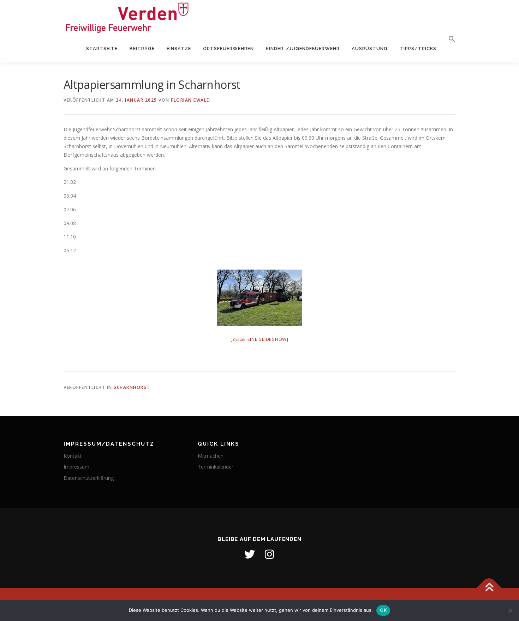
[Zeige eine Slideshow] (259, 339)
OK (383, 610)
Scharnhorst (132, 387)
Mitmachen (210, 455)
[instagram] (269, 554)
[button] (448, 39)
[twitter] (249, 554)
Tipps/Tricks (418, 48)
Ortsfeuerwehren (228, 48)
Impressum (76, 466)
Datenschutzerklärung (89, 478)
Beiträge (142, 48)
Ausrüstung (370, 48)
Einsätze (179, 48)
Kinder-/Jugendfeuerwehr (303, 48)
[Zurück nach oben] (489, 588)
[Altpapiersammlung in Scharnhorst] (259, 298)
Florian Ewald (190, 100)
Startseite (102, 48)
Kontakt (73, 455)
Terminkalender (215, 466)
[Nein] (510, 610)
